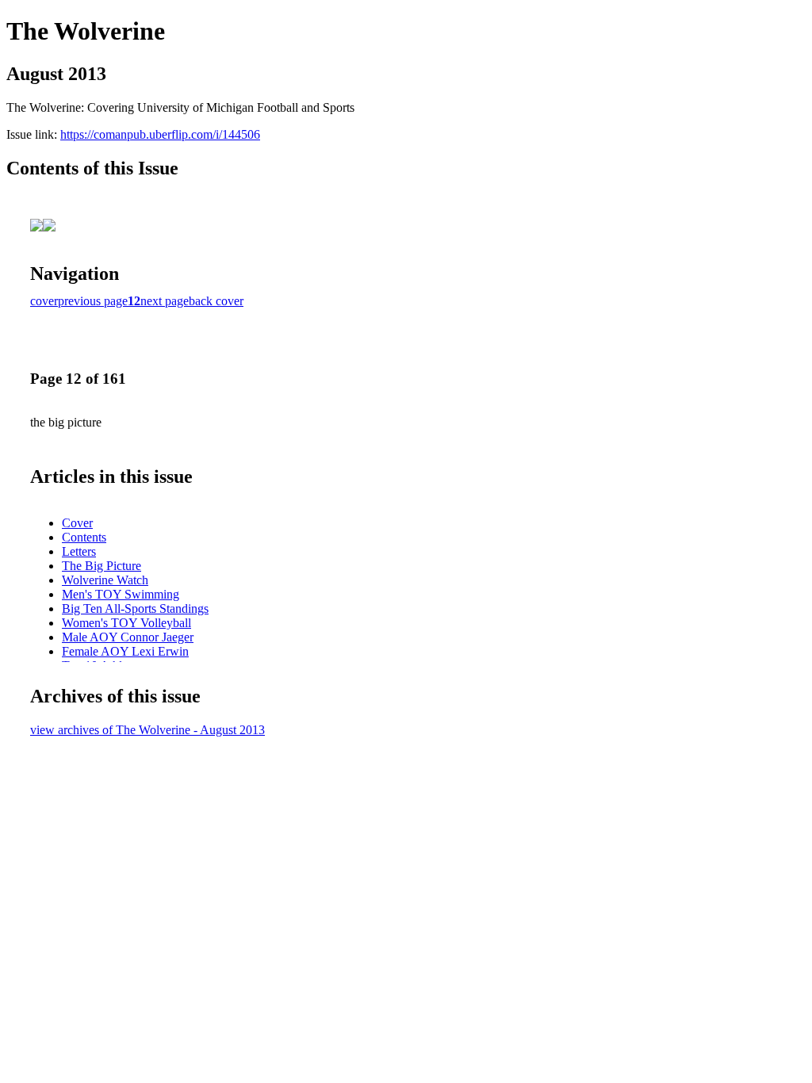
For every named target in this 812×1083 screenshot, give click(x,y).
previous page (93, 301)
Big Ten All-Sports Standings (135, 608)
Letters (79, 551)
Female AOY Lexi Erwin (125, 651)
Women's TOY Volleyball (126, 623)
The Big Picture (101, 565)
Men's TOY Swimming (120, 594)
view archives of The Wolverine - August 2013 (147, 730)
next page (164, 301)
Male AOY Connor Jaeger (127, 637)
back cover (216, 301)
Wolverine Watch (105, 580)
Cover (77, 523)
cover (44, 301)
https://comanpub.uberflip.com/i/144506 (160, 134)
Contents (84, 537)
